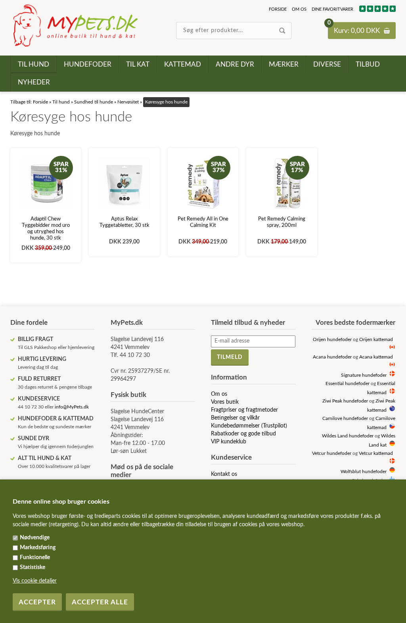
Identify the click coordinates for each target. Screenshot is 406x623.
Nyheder (34, 82)
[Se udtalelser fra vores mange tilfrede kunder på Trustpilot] (377, 10)
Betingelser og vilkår (235, 418)
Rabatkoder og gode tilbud (243, 434)
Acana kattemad (376, 357)
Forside (278, 9)
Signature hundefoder (364, 375)
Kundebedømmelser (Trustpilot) (249, 426)
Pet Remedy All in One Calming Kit (203, 222)
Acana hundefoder (332, 357)
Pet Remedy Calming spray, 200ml (281, 222)
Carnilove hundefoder (345, 418)
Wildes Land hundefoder (347, 436)
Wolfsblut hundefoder (364, 472)
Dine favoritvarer (332, 9)
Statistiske (32, 567)
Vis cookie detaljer (35, 581)
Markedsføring (38, 547)
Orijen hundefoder (332, 339)
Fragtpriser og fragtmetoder (244, 410)
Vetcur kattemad (376, 453)
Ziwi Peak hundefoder (345, 401)
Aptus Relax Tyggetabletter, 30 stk (124, 222)
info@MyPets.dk (72, 406)
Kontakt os (224, 474)
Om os (299, 9)
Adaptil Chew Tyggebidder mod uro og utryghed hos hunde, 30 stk (46, 229)
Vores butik (225, 402)
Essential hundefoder (348, 383)
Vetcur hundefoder (331, 453)
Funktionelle (35, 557)
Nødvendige (35, 538)
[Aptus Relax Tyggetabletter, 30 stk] (124, 183)
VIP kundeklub (228, 442)
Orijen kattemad (376, 339)
